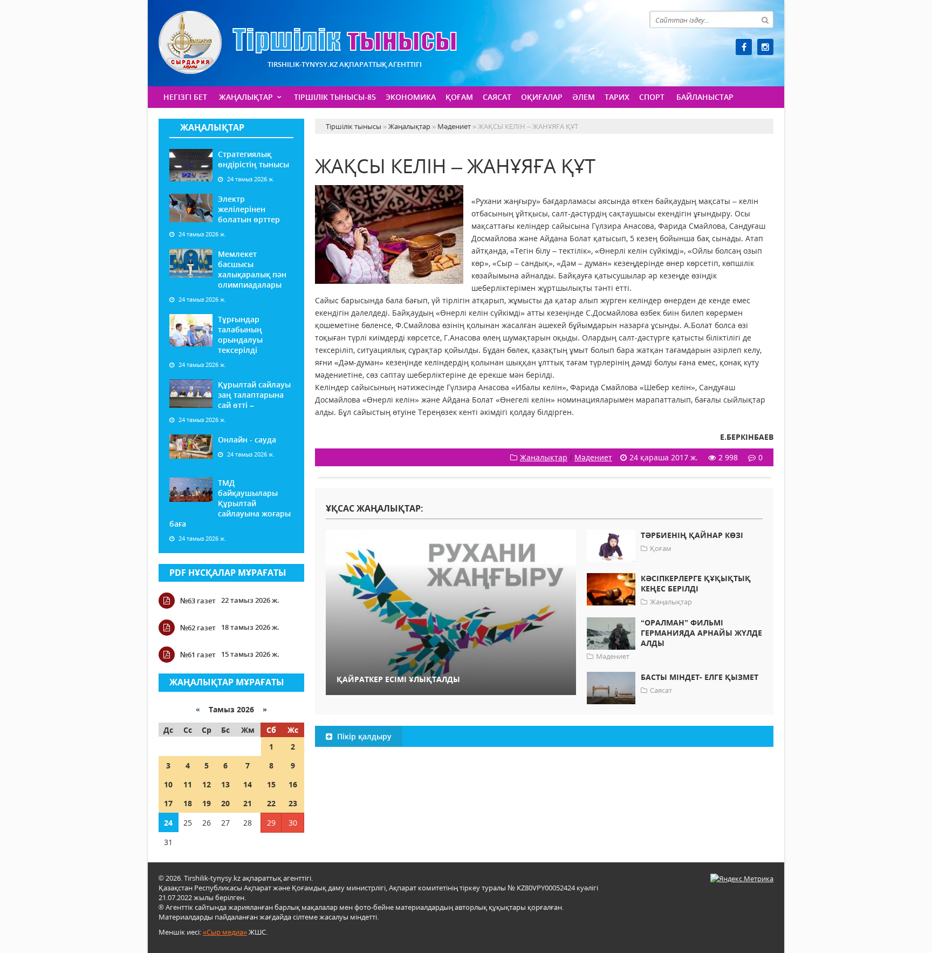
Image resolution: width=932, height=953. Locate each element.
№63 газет (198, 600)
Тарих (617, 97)
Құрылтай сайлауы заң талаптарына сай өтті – (254, 394)
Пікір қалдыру (363, 736)
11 (187, 784)
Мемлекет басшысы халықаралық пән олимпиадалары (252, 269)
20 (225, 803)
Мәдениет (593, 457)
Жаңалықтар (246, 97)
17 (168, 803)
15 (271, 784)
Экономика (411, 97)
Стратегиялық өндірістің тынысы (253, 159)
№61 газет (198, 654)
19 (206, 803)
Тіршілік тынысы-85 (335, 97)
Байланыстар (705, 97)
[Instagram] (765, 47)
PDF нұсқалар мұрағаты (227, 572)
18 (187, 803)
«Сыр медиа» (225, 932)
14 (247, 784)
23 (293, 803)
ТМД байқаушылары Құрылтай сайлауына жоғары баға (230, 503)
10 (168, 784)
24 (168, 823)
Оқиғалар (542, 97)
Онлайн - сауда (247, 439)
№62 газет (198, 627)
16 (293, 784)
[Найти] (765, 19)
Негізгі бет (185, 97)
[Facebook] (744, 47)
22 (271, 803)
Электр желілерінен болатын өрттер (249, 209)
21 (247, 803)
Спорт (651, 97)
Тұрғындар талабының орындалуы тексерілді (240, 334)
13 (225, 784)
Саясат (497, 97)
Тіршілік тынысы (308, 42)
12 (206, 784)
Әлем (583, 97)
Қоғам (459, 97)
